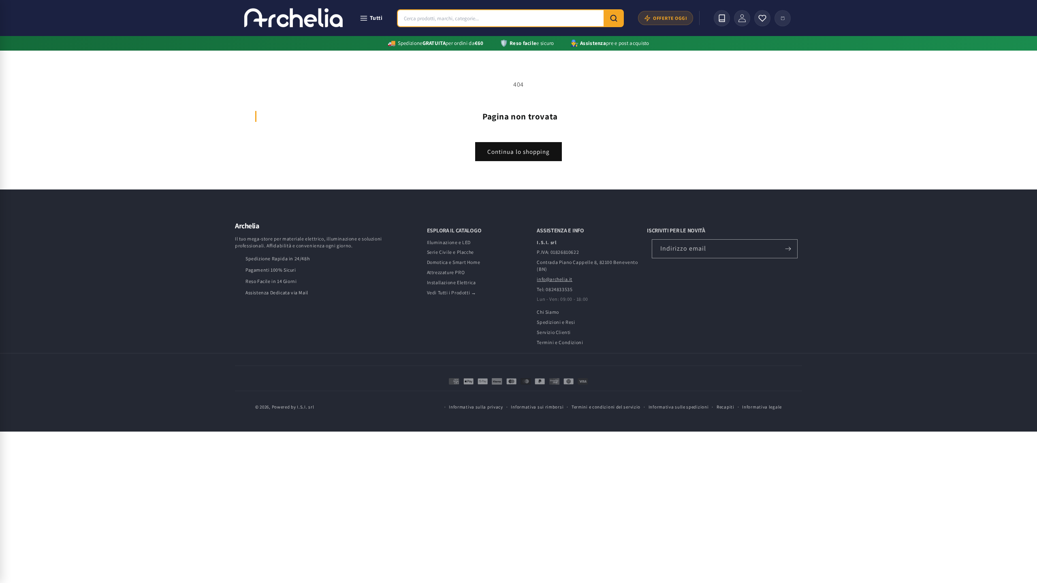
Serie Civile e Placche (450, 252)
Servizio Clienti (554, 332)
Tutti (376, 17)
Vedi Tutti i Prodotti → (451, 292)
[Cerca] (614, 18)
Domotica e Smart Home (453, 262)
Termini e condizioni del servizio (606, 407)
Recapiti (725, 407)
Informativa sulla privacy (476, 407)
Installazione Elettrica (451, 282)
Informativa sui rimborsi (537, 407)
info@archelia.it (554, 279)
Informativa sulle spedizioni (679, 407)
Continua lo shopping (518, 151)
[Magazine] (722, 18)
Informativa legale (762, 407)
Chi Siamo (548, 312)
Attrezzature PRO (446, 272)
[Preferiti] (762, 18)
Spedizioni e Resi (556, 322)
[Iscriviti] (788, 248)
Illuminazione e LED (449, 242)
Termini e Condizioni (560, 342)
